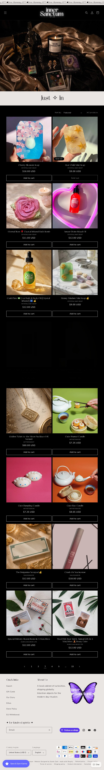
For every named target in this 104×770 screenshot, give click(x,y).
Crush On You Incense (75, 572)
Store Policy (11, 709)
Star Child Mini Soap (75, 165)
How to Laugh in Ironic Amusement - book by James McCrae (29, 371)
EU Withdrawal (13, 714)
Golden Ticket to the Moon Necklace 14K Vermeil (29, 438)
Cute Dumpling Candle (29, 506)
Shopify (70, 762)
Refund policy (80, 761)
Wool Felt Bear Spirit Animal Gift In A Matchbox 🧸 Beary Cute (75, 640)
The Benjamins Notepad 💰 (29, 572)
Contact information (75, 764)
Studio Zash (54, 762)
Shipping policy (59, 764)
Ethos (8, 703)
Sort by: (58, 113)
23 (72, 666)
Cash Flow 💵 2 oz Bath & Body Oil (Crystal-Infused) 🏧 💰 (29, 299)
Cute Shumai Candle (75, 437)
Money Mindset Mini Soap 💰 (75, 298)
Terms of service (46, 764)
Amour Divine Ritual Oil (75, 232)
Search (9, 686)
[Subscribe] (49, 730)
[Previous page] (24, 666)
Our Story (10, 697)
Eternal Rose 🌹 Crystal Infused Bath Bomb (29, 232)
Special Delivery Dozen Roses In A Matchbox (29, 639)
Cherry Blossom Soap (28, 165)
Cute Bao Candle (75, 506)
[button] (5, 12)
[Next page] (79, 666)
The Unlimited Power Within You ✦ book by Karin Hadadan (75, 371)
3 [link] (45, 666)
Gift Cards (10, 691)
